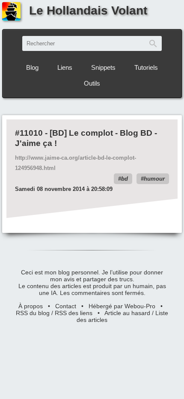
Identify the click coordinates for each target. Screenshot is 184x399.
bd (124, 179)
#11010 (29, 132)
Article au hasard (127, 313)
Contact (65, 306)
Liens (64, 67)
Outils (92, 83)
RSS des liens (73, 313)
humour (154, 179)
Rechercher (153, 43)
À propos (30, 306)
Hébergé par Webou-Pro (122, 306)
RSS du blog (33, 313)
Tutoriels (146, 67)
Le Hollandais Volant (88, 10)
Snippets (103, 67)
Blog (32, 67)
